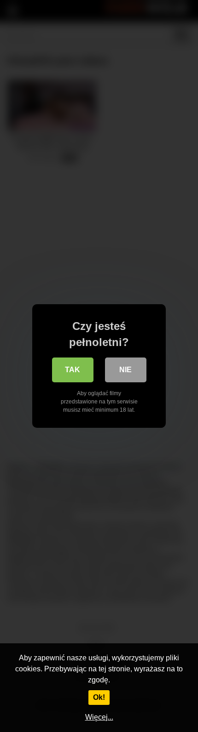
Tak (72, 370)
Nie (125, 370)
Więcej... (99, 717)
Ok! (99, 697)
